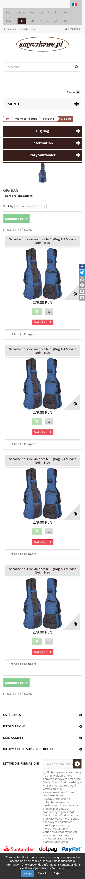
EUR (55, 21)
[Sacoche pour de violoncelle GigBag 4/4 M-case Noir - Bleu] (42, 603)
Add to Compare (25, 334)
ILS (47, 21)
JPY (40, 21)
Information (42, 143)
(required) (62, 807)
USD (9, 12)
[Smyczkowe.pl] (42, 44)
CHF (64, 12)
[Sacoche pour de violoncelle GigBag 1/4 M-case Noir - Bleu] (42, 384)
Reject (57, 873)
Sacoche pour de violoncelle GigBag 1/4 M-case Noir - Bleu (42, 350)
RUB (65, 21)
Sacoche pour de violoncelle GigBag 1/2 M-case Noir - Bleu (42, 240)
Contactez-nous (27, 28)
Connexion (73, 28)
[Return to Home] (7, 118)
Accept (27, 873)
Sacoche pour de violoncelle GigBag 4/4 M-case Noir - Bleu (42, 570)
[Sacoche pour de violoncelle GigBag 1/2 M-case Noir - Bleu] (42, 274)
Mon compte (13, 738)
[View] (49, 311)
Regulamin (10, 28)
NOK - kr (53, 12)
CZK (41, 12)
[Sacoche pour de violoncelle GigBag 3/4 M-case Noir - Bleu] (42, 493)
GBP (31, 21)
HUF (32, 12)
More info (44, 873)
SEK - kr (10, 21)
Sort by (8, 206)
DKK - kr (20, 12)
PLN (22, 21)
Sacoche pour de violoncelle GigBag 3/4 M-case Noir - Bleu (42, 460)
